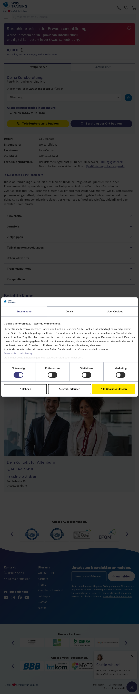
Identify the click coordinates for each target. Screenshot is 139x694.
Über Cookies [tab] (115, 311)
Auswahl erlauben (69, 389)
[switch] (52, 375)
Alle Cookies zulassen (114, 389)
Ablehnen (25, 389)
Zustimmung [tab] (24, 311)
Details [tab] (69, 311)
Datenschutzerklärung (18, 353)
